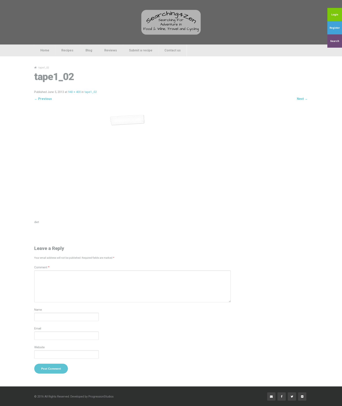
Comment (41, 267)
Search (334, 41)
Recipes (67, 50)
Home (44, 50)
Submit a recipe (140, 50)
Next (302, 99)
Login (334, 14)
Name (38, 309)
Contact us (172, 50)
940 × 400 (74, 92)
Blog (89, 50)
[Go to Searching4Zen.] (35, 67)
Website (39, 347)
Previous (43, 99)
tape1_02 (91, 92)
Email (37, 328)
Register (335, 27)
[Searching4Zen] (171, 22)
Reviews (110, 50)
